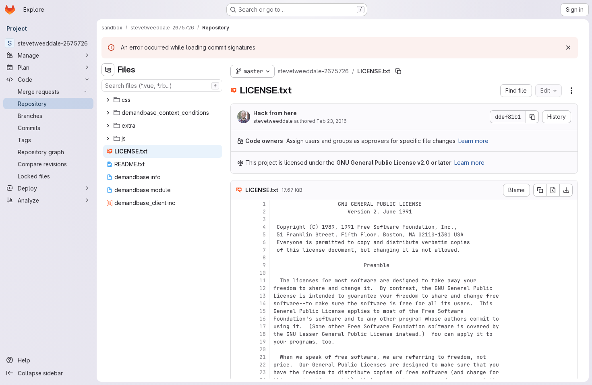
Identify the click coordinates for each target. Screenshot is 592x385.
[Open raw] (552, 190)
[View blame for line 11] (237, 280)
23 (262, 372)
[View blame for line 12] (237, 288)
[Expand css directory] (108, 100)
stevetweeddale (273, 121)
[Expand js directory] (108, 138)
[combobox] (161, 85)
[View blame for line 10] (237, 273)
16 (262, 318)
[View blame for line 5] (237, 234)
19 (262, 341)
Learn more (469, 162)
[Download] (566, 190)
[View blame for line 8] (237, 257)
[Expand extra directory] (108, 125)
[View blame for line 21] (237, 357)
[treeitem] (162, 99)
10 (262, 272)
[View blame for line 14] (237, 303)
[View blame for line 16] (237, 319)
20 (262, 349)
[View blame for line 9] (237, 265)
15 (262, 311)
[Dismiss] (568, 47)
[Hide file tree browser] (107, 69)
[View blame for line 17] (237, 326)
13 (262, 295)
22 (262, 364)
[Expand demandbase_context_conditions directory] (108, 113)
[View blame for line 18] (237, 334)
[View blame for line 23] (237, 372)
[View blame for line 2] (237, 211)
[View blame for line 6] (237, 242)
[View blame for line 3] (237, 219)
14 (262, 303)
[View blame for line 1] (237, 204)
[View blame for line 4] (237, 227)
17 (262, 326)
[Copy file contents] (539, 190)
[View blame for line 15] (237, 311)
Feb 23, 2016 (332, 121)
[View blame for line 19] (237, 342)
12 (262, 288)
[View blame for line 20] (237, 349)
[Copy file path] (398, 71)
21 (262, 357)
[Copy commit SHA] (532, 116)
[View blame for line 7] (237, 250)
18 (262, 334)
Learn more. (474, 140)
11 (262, 280)
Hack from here (275, 113)
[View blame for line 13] (237, 296)
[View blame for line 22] (237, 364)
